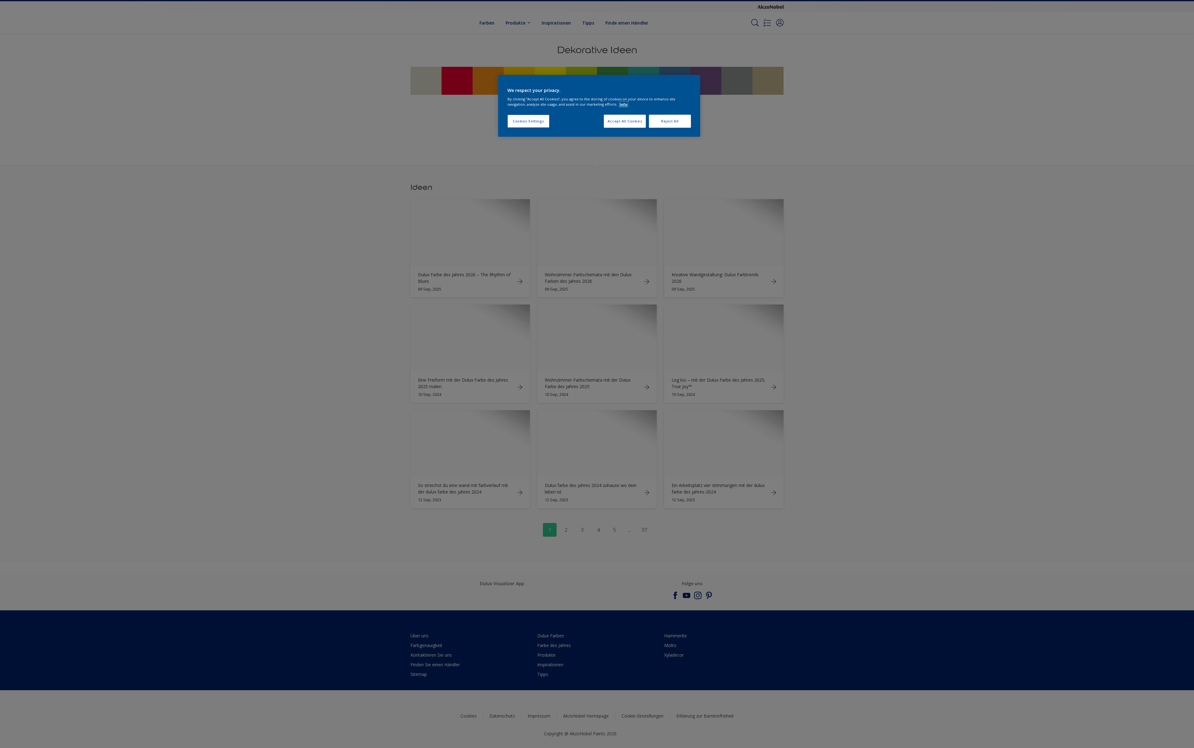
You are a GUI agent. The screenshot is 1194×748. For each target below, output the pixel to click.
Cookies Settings (528, 121)
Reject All (670, 121)
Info (623, 104)
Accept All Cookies (625, 121)
